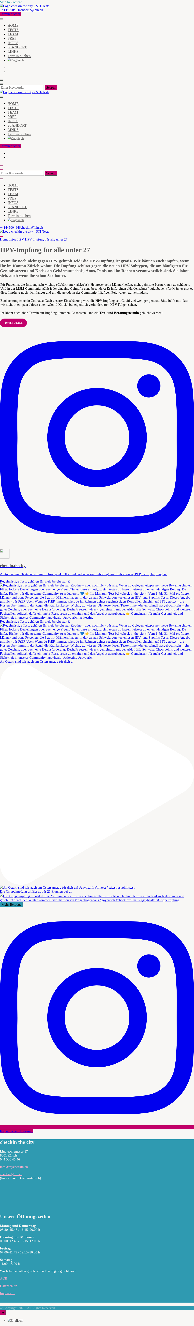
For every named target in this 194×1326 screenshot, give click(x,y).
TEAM (13, 34)
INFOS (13, 43)
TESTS (13, 30)
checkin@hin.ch (11, 1174)
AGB (3, 1278)
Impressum (7, 1293)
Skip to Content (11, 2)
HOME (13, 25)
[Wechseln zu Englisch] (16, 60)
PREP (12, 38)
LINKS (13, 51)
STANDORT (17, 47)
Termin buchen (10, 14)
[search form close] (1, 84)
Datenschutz (8, 1286)
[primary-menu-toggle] (1, 18)
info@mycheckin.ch (14, 1167)
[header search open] (1, 80)
